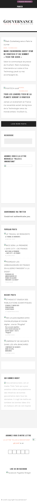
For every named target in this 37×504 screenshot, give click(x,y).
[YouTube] (9, 2)
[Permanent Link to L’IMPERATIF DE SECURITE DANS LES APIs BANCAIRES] (18, 345)
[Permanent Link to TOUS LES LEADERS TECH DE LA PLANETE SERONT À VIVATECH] (11, 88)
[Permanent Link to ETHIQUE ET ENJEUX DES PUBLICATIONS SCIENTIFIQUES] (18, 303)
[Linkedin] (15, 2)
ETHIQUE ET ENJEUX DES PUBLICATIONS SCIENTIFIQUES (12, 307)
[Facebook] (5, 2)
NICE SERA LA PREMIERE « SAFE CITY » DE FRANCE (12, 252)
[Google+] (12, 2)
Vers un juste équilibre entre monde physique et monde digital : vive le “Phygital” (12, 330)
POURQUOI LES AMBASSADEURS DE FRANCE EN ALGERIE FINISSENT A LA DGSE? (12, 277)
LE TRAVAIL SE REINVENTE (12, 237)
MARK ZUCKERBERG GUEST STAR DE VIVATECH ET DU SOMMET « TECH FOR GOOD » (18, 54)
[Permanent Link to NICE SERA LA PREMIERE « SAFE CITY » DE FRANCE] (18, 249)
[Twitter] (2, 2)
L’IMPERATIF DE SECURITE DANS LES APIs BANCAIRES (12, 349)
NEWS (5, 48)
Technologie (12, 48)
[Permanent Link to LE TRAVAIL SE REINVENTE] (17, 234)
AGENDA (21, 87)
